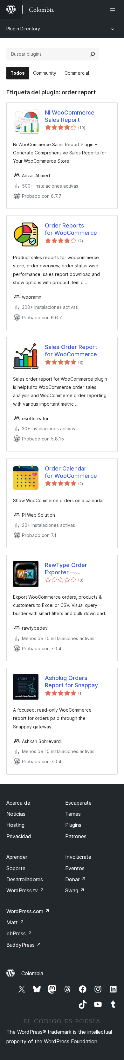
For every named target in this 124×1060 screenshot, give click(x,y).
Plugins (73, 825)
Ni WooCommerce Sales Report (69, 116)
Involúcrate (78, 857)
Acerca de (18, 803)
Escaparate (78, 803)
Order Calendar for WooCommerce (71, 472)
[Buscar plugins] (92, 54)
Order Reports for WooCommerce (71, 229)
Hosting (15, 825)
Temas (73, 814)
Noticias (15, 814)
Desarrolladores (24, 879)
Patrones (75, 836)
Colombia (32, 973)
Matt (15, 922)
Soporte (15, 868)
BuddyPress (23, 945)
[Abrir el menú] (114, 9)
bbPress (19, 933)
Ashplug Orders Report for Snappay (71, 682)
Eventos (75, 868)
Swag (75, 890)
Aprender (16, 857)
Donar (75, 879)
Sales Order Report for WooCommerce (71, 351)
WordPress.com (28, 911)
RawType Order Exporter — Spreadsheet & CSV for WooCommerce (76, 569)
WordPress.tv (25, 890)
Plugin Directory (23, 28)
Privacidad (18, 836)
